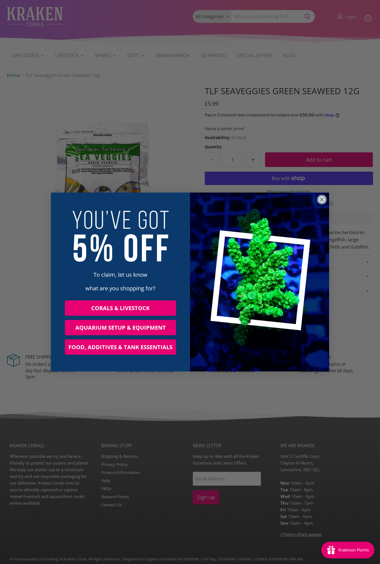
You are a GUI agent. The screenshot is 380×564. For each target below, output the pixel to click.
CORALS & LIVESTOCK (120, 308)
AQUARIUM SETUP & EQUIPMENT (120, 327)
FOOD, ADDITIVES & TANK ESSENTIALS (120, 347)
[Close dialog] (322, 199)
